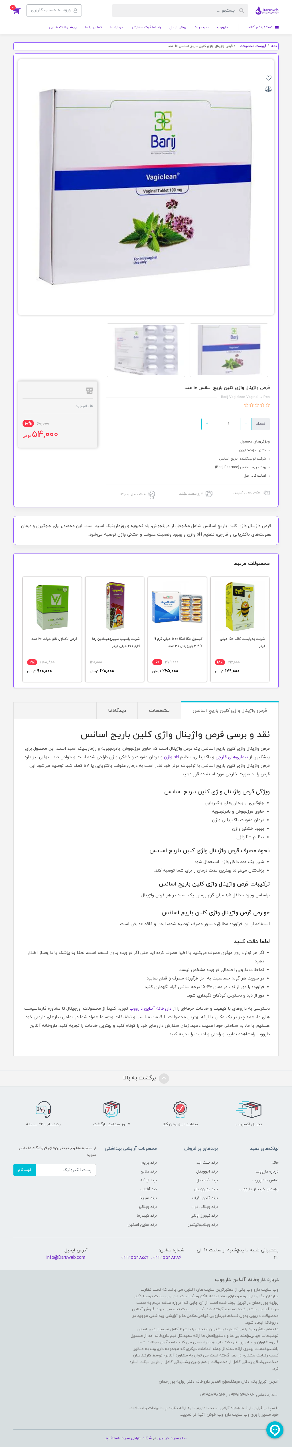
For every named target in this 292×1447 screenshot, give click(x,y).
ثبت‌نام (24, 1170)
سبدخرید (201, 27)
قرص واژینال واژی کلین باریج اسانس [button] (230, 710)
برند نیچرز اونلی (204, 1215)
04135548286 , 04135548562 (151, 1258)
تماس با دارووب (265, 1180)
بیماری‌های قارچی (232, 757)
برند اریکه (148, 1180)
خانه (275, 1162)
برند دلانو (149, 1171)
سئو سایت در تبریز (171, 1438)
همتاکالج (112, 1438)
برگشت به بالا (140, 1078)
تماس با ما (93, 27)
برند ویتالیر (147, 1207)
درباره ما (116, 27)
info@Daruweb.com (65, 1258)
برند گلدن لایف (205, 1198)
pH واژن (171, 757)
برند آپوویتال (207, 1171)
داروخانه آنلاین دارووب (150, 1009)
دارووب (222, 27)
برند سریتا (148, 1198)
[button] (20, 10)
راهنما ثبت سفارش (146, 27)
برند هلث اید (207, 1162)
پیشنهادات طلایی (63, 27)
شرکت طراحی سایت (136, 1438)
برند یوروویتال (206, 1189)
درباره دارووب (267, 1171)
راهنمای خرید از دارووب (259, 1189)
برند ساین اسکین (142, 1224)
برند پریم (149, 1162)
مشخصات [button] (159, 710)
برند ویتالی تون (204, 1207)
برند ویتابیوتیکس (203, 1224)
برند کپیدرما (147, 1215)
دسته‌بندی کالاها (260, 27)
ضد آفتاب (148, 1189)
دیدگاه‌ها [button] (117, 710)
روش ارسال (177, 27)
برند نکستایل (207, 1180)
